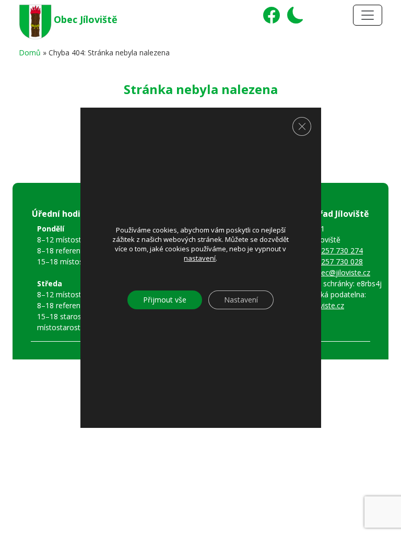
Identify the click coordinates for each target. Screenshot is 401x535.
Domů (30, 52)
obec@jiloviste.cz (341, 272)
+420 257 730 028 (332, 261)
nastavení (200, 258)
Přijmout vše (164, 300)
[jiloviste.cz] (36, 20)
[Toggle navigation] (367, 15)
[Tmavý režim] (293, 19)
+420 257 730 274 (332, 250)
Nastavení (241, 300)
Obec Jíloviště (85, 19)
